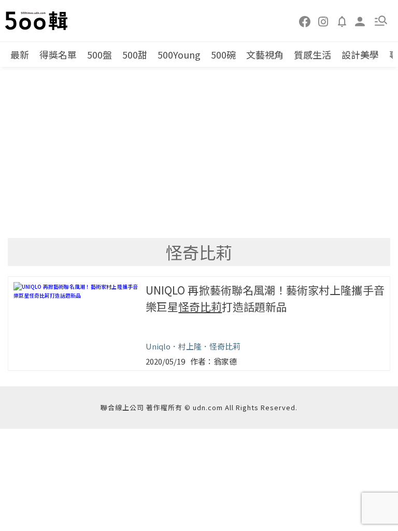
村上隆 (190, 346)
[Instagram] (323, 20)
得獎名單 (58, 54)
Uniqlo (158, 346)
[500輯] (37, 20)
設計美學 (360, 54)
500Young (179, 54)
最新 (19, 54)
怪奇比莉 (224, 346)
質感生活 (312, 54)
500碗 (223, 54)
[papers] (342, 20)
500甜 (134, 54)
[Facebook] (305, 20)
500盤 (99, 54)
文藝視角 (264, 54)
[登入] (360, 20)
